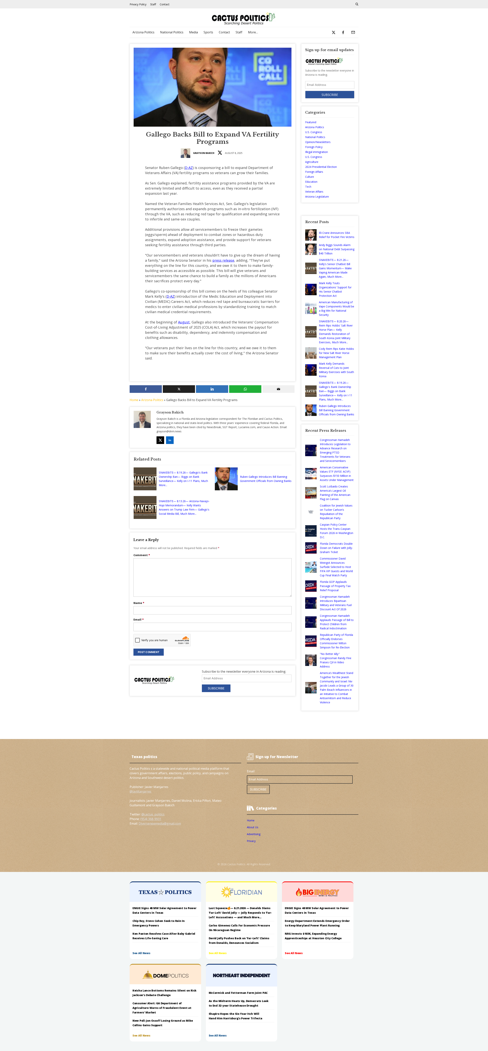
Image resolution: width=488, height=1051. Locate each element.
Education (311, 181)
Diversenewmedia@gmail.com (160, 823)
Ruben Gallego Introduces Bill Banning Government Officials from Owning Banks (265, 479)
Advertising (253, 834)
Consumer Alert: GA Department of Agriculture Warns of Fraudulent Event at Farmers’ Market (161, 1007)
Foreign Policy (314, 147)
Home (134, 400)
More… (253, 32)
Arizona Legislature (317, 196)
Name (138, 603)
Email (138, 619)
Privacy (251, 841)
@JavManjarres (140, 791)
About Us (252, 827)
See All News (141, 953)
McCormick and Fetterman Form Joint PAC (238, 993)
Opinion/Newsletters (318, 142)
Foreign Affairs (314, 172)
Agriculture (311, 162)
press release (223, 260)
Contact (164, 4)
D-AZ (189, 167)
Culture (309, 177)
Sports (208, 32)
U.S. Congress (313, 132)
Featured (310, 122)
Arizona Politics (143, 32)
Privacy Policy (138, 4)
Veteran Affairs (314, 191)
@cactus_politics (153, 814)
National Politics (171, 32)
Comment (141, 555)
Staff (153, 4)
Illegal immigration (316, 152)
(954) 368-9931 (150, 819)
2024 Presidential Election (321, 167)
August (184, 322)
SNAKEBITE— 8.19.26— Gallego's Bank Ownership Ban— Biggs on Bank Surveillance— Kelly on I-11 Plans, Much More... (183, 479)
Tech (308, 186)
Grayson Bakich (203, 153)
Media (193, 32)
